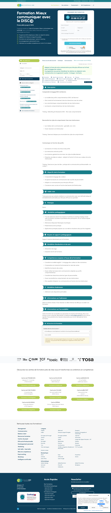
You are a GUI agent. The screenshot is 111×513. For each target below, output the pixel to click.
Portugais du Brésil (62, 435)
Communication (68, 60)
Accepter (83, 507)
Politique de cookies (87, 510)
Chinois (42, 437)
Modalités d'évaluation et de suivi (83, 78)
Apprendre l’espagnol (50, 499)
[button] (108, 495)
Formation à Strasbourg (28, 385)
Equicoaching (22, 454)
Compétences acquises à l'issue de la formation (54, 80)
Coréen (59, 437)
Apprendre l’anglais (49, 493)
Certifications (61, 445)
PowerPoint (77, 454)
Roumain (43, 443)
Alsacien (77, 443)
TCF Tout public (78, 447)
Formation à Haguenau (28, 409)
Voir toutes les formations (28, 110)
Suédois (77, 441)
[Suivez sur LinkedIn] (18, 509)
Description (46, 77)
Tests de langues (45, 447)
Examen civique (44, 450)
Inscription (89, 82)
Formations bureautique (50, 486)
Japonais (77, 435)
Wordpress (77, 465)
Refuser (93, 507)
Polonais (60, 443)
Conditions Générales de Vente (97, 510)
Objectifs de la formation (57, 77)
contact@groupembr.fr (76, 315)
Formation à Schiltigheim (28, 397)
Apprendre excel (48, 489)
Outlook (43, 456)
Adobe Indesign (44, 463)
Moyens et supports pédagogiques (65, 78)
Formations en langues (50, 492)
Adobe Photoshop (79, 463)
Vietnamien (77, 437)
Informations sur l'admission (50, 82)
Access (76, 456)
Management (22, 428)
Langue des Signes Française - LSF (83, 439)
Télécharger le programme (27, 78)
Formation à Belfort (82, 399)
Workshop (21, 457)
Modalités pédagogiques (49, 78)
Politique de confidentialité (69, 508)
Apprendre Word (48, 488)
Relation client (22, 433)
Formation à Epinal (55, 409)
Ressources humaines (24, 436)
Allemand (60, 430)
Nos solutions (65, 5)
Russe (42, 439)
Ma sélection (26, 60)
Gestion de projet (23, 439)
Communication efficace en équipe (27, 90)
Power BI (60, 465)
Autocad (43, 465)
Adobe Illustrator (62, 463)
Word (42, 454)
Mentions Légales (41, 508)
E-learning (77, 445)
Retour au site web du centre (49, 60)
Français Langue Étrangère (64, 432)
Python (42, 467)
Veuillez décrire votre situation (51, 328)
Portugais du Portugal (46, 435)
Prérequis (77, 77)
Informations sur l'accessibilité (65, 82)
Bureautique (44, 453)
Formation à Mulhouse (55, 385)
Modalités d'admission (72, 80)
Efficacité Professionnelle (25, 441)
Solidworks (60, 467)
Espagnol (77, 430)
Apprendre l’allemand (50, 495)
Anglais (42, 430)
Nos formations (55, 5)
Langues (43, 428)
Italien (42, 432)
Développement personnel (25, 444)
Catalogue (60, 60)
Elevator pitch (23, 101)
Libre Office (44, 458)
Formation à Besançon (82, 385)
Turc (42, 445)
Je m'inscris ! (82, 492)
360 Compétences (85, 5)
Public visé (69, 77)
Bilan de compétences (24, 451)
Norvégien (43, 441)
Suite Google (61, 458)
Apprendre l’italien (49, 497)
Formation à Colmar (55, 397)
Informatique (45, 461)
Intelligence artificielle (24, 459)
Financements (74, 5)
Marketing (21, 446)
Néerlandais (61, 441)
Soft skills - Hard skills (24, 449)
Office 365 (60, 456)
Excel (59, 454)
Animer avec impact (24, 85)
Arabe (59, 439)
